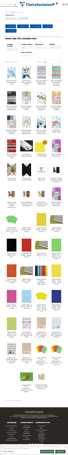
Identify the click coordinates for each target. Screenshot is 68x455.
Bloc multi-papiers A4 (41, 179)
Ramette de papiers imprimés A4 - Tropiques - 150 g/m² (41, 334)
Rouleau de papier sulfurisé (26, 155)
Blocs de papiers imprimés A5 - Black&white (11, 107)
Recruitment (11, 434)
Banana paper (11, 30)
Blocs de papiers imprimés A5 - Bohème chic (26, 132)
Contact (41, 441)
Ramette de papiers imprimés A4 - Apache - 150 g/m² (26, 334)
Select (53, 62)
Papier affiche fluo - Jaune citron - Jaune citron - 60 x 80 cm (41, 308)
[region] (34, 449)
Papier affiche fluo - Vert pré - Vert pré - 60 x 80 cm (11, 230)
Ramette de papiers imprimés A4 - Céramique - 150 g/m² (56, 334)
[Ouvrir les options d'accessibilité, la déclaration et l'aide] (53, 4)
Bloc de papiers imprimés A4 (56, 155)
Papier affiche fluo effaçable (41, 155)
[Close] (65, 447)
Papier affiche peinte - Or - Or (41, 254)
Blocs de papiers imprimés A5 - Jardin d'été (41, 82)
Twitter (66, 4)
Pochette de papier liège (11, 179)
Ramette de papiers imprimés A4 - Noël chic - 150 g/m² (11, 360)
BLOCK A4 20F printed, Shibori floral (12, 82)
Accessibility (26, 439)
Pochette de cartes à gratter (26, 179)
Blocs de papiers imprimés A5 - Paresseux (41, 107)
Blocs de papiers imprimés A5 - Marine (11, 132)
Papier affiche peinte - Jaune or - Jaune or (41, 229)
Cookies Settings (8, 451)
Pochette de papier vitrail (56, 131)
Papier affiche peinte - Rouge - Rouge (26, 255)
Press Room (41, 426)
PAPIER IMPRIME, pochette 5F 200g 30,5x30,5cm (41, 386)
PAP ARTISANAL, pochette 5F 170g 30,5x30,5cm (26, 203)
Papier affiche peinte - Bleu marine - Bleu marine (56, 307)
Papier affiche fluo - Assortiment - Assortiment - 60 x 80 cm (27, 388)
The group (12, 430)
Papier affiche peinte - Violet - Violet (26, 280)
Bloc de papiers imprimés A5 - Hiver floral (56, 203)
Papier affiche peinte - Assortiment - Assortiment (41, 281)
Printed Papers (36, 26)
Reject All (60, 451)
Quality (12, 428)
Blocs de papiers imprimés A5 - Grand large (41, 132)
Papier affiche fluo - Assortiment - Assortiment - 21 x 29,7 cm (41, 361)
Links (11, 436)
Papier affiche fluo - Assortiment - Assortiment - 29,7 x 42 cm (56, 361)
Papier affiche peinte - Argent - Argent (56, 229)
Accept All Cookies (47, 451)
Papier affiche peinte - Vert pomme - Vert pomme (11, 334)
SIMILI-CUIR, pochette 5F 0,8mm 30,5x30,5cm (11, 204)
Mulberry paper (24, 26)
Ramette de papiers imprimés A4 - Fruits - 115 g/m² (26, 360)
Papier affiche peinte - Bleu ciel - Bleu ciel (26, 306)
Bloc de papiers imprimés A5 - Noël (11, 156)
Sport (26, 429)
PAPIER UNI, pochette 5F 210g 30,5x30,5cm (41, 203)
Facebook (63, 4)
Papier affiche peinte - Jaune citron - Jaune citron (56, 281)
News (41, 428)
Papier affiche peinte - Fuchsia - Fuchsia (11, 306)
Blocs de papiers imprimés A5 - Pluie (26, 107)
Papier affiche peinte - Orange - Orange (11, 280)
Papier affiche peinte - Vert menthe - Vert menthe (56, 256)
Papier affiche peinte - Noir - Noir (11, 255)
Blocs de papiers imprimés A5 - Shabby (56, 107)
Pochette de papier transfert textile (26, 82)
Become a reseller (11, 432)
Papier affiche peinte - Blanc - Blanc (26, 229)
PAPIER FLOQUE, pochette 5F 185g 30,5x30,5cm (56, 180)
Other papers (11, 26)
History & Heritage (11, 426)
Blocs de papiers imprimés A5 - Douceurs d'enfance (56, 83)
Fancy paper (48, 26)
